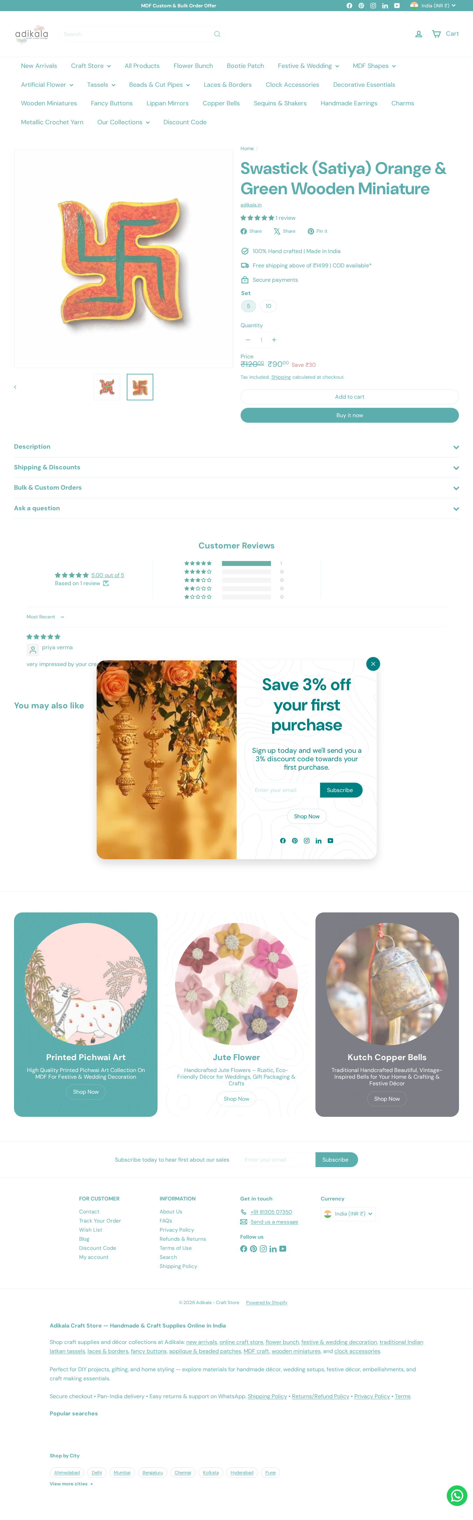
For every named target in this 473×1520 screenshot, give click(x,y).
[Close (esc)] (373, 664)
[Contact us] (457, 1495)
